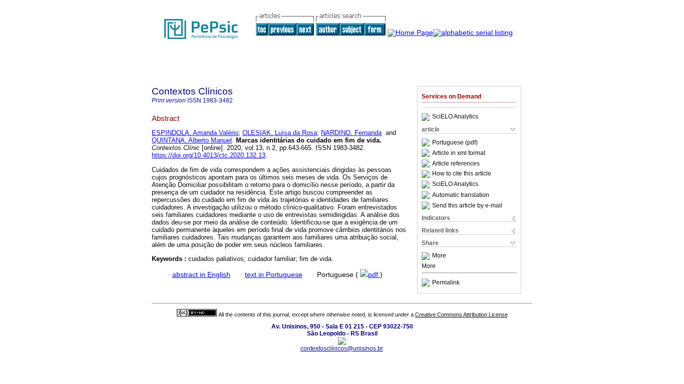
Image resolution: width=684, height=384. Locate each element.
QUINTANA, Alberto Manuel (192, 140)
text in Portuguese (273, 274)
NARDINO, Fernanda (351, 132)
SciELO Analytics (455, 117)
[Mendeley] (427, 256)
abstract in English (201, 274)
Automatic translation (460, 195)
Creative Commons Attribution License (461, 315)
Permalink (446, 282)
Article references (456, 163)
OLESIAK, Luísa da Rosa (279, 132)
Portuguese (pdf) (455, 142)
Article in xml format (458, 153)
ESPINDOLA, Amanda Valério (195, 132)
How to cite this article (461, 174)
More (439, 256)
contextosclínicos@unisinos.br (341, 348)
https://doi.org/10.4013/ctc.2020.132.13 (208, 155)
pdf (374, 274)
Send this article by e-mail (467, 205)
